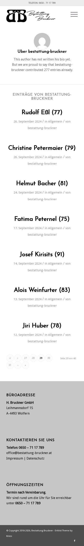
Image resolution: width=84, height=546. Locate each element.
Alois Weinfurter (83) (42, 290)
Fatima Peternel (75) (42, 219)
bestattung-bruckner (42, 128)
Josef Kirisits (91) (42, 255)
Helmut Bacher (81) (42, 184)
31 (10, 365)
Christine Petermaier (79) (42, 148)
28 (33, 358)
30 (49, 358)
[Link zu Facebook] (75, 541)
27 (25, 358)
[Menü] (72, 14)
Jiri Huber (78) (42, 326)
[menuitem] (72, 14)
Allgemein (55, 121)
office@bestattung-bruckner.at (29, 453)
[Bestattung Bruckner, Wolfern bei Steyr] (34, 14)
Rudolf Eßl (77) (42, 112)
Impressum (14, 458)
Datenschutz (35, 458)
